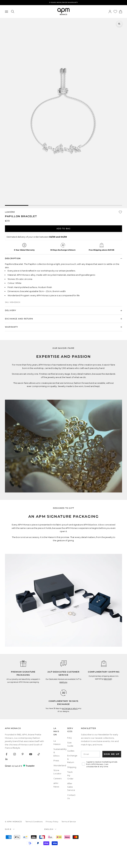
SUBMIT (93, 447)
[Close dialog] (119, 403)
